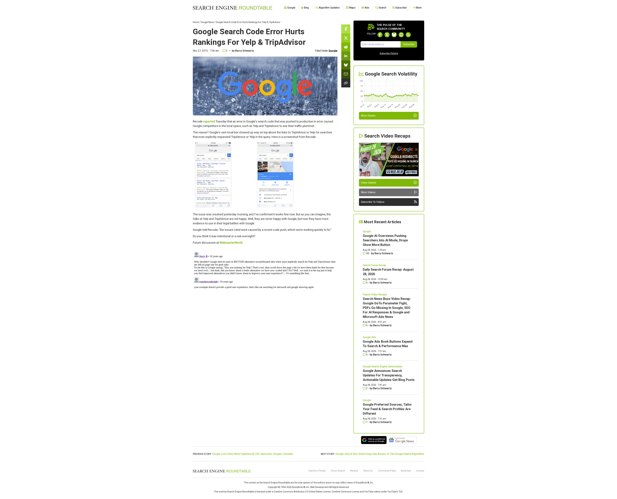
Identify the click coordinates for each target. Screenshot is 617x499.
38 (367, 253)
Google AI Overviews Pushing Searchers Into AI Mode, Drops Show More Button (385, 240)
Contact (420, 470)
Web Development (319, 487)
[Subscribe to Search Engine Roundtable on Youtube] (401, 34)
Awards (354, 470)
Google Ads (369, 337)
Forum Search (338, 470)
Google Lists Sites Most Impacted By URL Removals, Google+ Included (252, 453)
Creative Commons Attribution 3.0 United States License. (302, 491)
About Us (368, 470)
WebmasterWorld (230, 242)
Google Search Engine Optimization (382, 366)
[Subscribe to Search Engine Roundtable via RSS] (408, 34)
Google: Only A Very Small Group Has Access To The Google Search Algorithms (379, 453)
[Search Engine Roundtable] (222, 472)
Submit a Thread (317, 470)
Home (196, 22)
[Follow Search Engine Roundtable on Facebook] (380, 34)
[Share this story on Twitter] (345, 37)
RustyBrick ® (298, 487)
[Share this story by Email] (345, 73)
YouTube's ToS (394, 491)
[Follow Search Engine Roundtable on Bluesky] (394, 34)
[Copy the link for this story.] (345, 82)
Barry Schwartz (244, 50)
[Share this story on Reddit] (345, 46)
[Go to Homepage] (232, 8)
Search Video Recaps (375, 294)
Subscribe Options (389, 53)
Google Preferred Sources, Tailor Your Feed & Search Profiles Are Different (387, 409)
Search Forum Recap (374, 265)
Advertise (406, 470)
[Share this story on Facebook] (345, 28)
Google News (207, 22)
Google (333, 50)
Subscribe (409, 44)
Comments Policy (387, 470)
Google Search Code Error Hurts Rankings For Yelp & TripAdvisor (248, 22)
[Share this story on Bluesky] (345, 64)
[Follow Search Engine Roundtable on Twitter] (387, 34)
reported (209, 121)
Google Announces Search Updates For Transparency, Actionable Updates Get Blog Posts (389, 375)
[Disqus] (265, 291)
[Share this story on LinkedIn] (345, 55)
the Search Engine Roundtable (275, 482)
